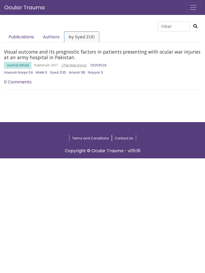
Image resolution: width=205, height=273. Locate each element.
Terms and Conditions (90, 138)
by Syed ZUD (82, 37)
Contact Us (124, 138)
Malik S (41, 72)
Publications (21, 37)
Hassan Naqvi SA (18, 72)
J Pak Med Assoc (74, 65)
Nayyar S (95, 72)
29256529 (98, 65)
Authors (51, 37)
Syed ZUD (58, 72)
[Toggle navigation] (193, 7)
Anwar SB (77, 72)
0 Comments (17, 82)
